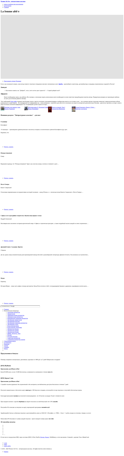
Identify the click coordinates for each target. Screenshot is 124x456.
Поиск (6, 348)
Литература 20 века (13, 332)
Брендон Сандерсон (81, 109)
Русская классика (12, 336)
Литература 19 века (13, 330)
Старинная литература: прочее (16, 339)
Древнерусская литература (15, 317)
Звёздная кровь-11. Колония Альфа (38, 107)
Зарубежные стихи (12, 324)
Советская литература (13, 338)
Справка (6, 347)
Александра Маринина (58, 109)
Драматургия (11, 314)
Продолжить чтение (10, 81)
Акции (6, 345)
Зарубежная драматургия (14, 320)
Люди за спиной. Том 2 (58, 107)
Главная (6, 309)
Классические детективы (14, 327)
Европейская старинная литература (17, 318)
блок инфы (14, 101)
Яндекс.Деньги (44, 437)
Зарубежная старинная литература (17, 323)
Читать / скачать (8, 147)
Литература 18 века (13, 329)
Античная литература (13, 312)
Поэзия (9, 335)
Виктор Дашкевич (9, 109)
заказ (5, 444)
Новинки (6, 344)
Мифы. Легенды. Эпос (13, 333)
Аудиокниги (7, 342)
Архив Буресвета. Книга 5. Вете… (85, 107)
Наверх (6, 451)
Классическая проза (13, 326)
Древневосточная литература (15, 315)
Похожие (18, 81)
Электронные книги (10, 341)
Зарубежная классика (13, 321)
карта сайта (7, 446)
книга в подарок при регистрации (13, 4)
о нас (5, 443)
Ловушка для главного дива (12, 107)
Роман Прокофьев (33, 109)
